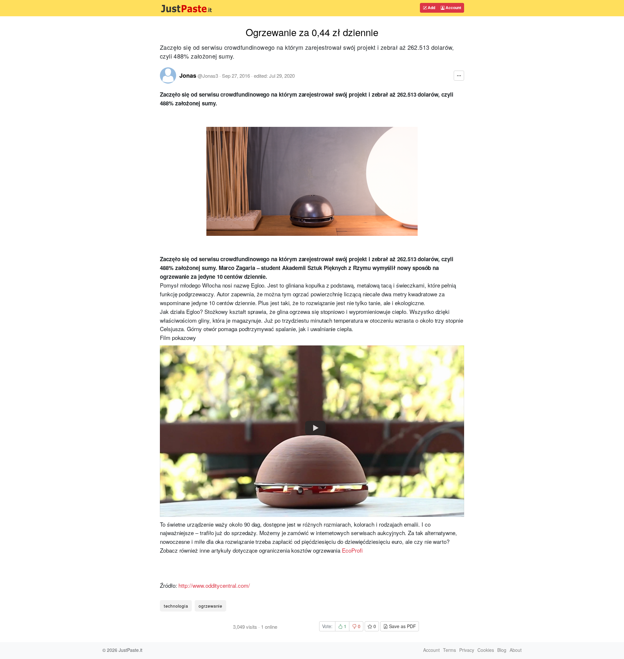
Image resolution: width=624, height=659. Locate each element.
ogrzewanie (210, 606)
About (516, 650)
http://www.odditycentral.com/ (214, 585)
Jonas (187, 75)
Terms (449, 650)
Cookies (485, 650)
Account (453, 7)
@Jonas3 (208, 75)
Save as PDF (402, 626)
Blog (501, 650)
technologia (176, 606)
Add (431, 7)
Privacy (466, 650)
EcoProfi (352, 550)
